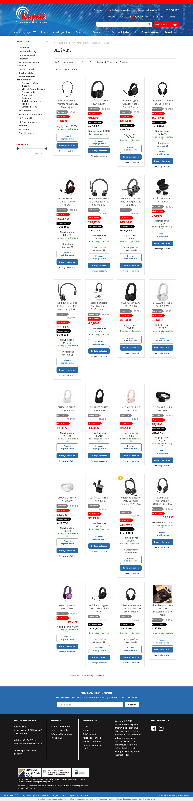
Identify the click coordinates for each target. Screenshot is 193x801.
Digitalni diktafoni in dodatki (31, 102)
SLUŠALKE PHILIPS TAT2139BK (99, 499)
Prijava (132, 704)
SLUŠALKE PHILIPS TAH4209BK (99, 409)
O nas (172, 16)
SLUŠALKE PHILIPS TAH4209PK (130, 409)
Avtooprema (25, 110)
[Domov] (54, 42)
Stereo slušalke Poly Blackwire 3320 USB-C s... (99, 306)
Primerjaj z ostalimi (67, 151)
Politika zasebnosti (92, 737)
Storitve (158, 16)
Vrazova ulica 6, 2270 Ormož (28, 730)
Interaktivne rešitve (28, 55)
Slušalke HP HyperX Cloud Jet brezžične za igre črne (162, 610)
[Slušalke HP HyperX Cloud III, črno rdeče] (67, 187)
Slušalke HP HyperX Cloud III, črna (162, 102)
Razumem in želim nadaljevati (110, 799)
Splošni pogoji (89, 734)
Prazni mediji (25, 129)
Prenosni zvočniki (30, 83)
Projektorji (24, 58)
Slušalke (26, 86)
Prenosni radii (28, 92)
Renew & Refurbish (92, 741)
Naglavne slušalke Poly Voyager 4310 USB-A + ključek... (67, 306)
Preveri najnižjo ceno (67, 137)
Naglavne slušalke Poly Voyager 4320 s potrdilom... (99, 202)
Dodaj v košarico (67, 146)
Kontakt (86, 730)
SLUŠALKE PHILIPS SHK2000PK (67, 607)
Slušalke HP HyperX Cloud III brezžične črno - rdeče (130, 608)
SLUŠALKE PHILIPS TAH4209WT (67, 409)
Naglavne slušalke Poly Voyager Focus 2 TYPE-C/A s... (131, 502)
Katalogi (125, 16)
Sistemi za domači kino (30, 114)
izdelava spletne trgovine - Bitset (174, 795)
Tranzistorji (27, 95)
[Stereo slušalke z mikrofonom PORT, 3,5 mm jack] (67, 89)
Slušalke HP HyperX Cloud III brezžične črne (99, 608)
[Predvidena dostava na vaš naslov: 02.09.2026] (67, 131)
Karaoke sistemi (29, 106)
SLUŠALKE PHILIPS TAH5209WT (67, 499)
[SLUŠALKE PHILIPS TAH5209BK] (162, 396)
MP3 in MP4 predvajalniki (33, 89)
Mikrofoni (23, 125)
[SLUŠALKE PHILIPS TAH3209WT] (162, 291)
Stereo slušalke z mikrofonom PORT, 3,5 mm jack (67, 104)
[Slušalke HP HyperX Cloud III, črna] (162, 89)
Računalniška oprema (61, 734)
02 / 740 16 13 (29, 740)
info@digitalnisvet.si (32, 743)
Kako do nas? (20, 733)
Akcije (111, 16)
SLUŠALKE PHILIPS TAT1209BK (162, 200)
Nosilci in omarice (27, 69)
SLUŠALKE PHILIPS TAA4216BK (99, 102)
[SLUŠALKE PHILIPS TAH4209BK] (99, 396)
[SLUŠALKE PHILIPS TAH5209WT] (67, 486)
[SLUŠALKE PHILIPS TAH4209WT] (67, 396)
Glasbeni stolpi (26, 73)
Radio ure (26, 98)
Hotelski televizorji (27, 51)
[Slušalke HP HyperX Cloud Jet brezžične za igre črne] (162, 594)
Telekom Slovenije (59, 730)
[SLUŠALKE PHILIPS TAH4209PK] (131, 396)
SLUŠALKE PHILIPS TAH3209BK (130, 304)
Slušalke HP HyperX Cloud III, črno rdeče (67, 202)
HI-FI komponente (28, 122)
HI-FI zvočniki (25, 118)
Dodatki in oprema (28, 133)
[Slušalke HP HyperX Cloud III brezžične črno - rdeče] (131, 594)
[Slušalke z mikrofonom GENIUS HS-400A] (162, 486)
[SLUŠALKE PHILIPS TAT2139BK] (99, 486)
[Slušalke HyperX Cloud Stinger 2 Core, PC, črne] (131, 89)
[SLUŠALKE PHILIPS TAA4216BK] (99, 89)
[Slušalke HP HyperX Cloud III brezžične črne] (99, 594)
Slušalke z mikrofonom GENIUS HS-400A (162, 501)
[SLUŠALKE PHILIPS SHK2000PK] (67, 594)
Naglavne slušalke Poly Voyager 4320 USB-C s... (130, 202)
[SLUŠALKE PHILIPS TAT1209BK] (162, 187)
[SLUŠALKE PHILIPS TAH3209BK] (131, 291)
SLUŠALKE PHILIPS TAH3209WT (162, 304)
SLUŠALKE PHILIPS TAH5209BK (162, 409)
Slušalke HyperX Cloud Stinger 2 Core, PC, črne (131, 104)
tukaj (152, 799)
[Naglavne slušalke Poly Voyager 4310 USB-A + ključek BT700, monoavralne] (67, 291)
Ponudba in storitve (60, 726)
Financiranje (56, 737)
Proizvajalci (142, 16)
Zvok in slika (24, 41)
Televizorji (24, 47)
